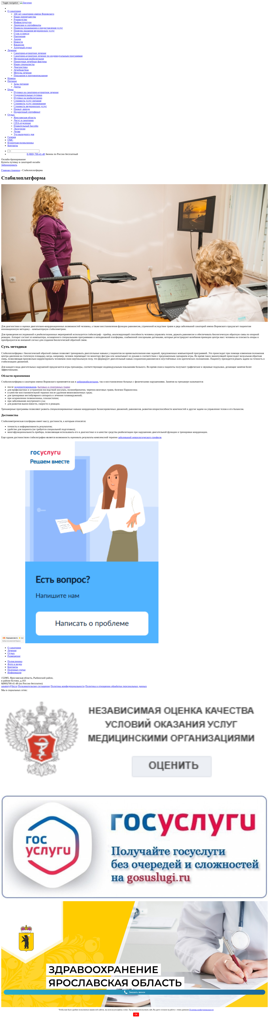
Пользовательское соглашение (34, 686)
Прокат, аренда (22, 109)
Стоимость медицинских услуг (30, 106)
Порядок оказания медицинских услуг (34, 30)
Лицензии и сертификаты (27, 25)
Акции (17, 39)
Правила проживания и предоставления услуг (38, 28)
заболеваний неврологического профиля (139, 437)
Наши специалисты (24, 64)
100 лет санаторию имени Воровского (34, 14)
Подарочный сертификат (27, 112)
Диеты (17, 86)
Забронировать (9, 165)
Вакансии (19, 44)
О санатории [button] (14, 11)
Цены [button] (10, 89)
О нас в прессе (21, 33)
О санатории (14, 647)
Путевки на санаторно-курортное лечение (36, 92)
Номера (11, 78)
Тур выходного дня (24, 134)
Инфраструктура (22, 22)
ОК (136, 1014)
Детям (17, 131)
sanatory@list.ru (9, 686)
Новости (18, 42)
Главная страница (10, 170)
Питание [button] (12, 81)
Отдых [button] (11, 114)
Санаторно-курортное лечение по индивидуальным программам (48, 56)
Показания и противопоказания (30, 75)
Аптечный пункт (23, 47)
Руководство (20, 19)
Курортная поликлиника (20, 142)
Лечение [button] (12, 50)
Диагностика (21, 67)
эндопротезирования (25, 387)
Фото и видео (14, 664)
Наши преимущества (25, 16)
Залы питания (21, 84)
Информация (14, 672)
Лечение (12, 650)
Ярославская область (25, 117)
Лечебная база (21, 70)
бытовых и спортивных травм (54, 387)
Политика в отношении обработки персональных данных (116, 686)
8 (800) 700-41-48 (36, 154)
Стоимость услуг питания (27, 100)
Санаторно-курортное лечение (30, 53)
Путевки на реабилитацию (28, 98)
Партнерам (19, 36)
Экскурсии (19, 128)
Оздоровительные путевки (28, 95)
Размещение (13, 656)
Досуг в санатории (24, 120)
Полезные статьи (16, 669)
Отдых (11, 653)
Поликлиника (14, 661)
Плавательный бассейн (26, 126)
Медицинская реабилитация (29, 58)
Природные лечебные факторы (30, 61)
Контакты (12, 145)
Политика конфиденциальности (201, 1010)
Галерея (11, 137)
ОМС (10, 140)
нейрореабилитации (87, 381)
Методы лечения (22, 72)
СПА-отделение (22, 123)
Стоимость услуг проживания (30, 103)
